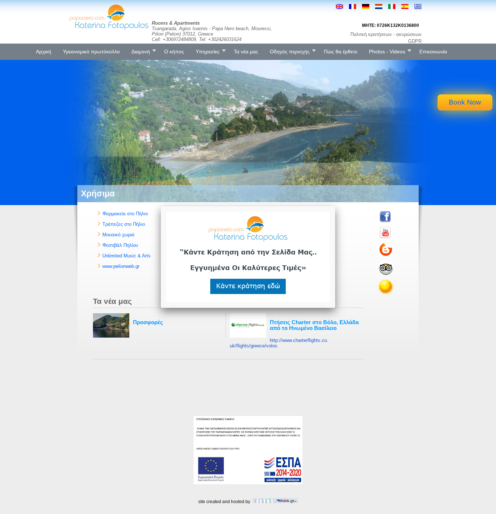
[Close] (335, 206)
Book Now (465, 102)
